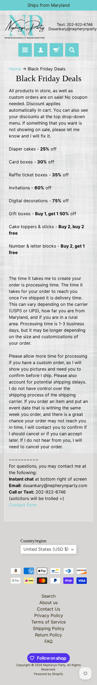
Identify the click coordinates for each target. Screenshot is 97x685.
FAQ (48, 641)
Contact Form (23, 505)
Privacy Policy (48, 615)
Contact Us (48, 609)
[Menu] (25, 50)
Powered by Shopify (48, 674)
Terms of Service (48, 622)
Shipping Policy (48, 628)
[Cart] (56, 50)
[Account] (40, 50)
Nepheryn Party (54, 665)
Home (15, 68)
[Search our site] (72, 50)
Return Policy (48, 635)
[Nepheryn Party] (24, 27)
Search (48, 596)
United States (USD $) (46, 549)
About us (48, 602)
